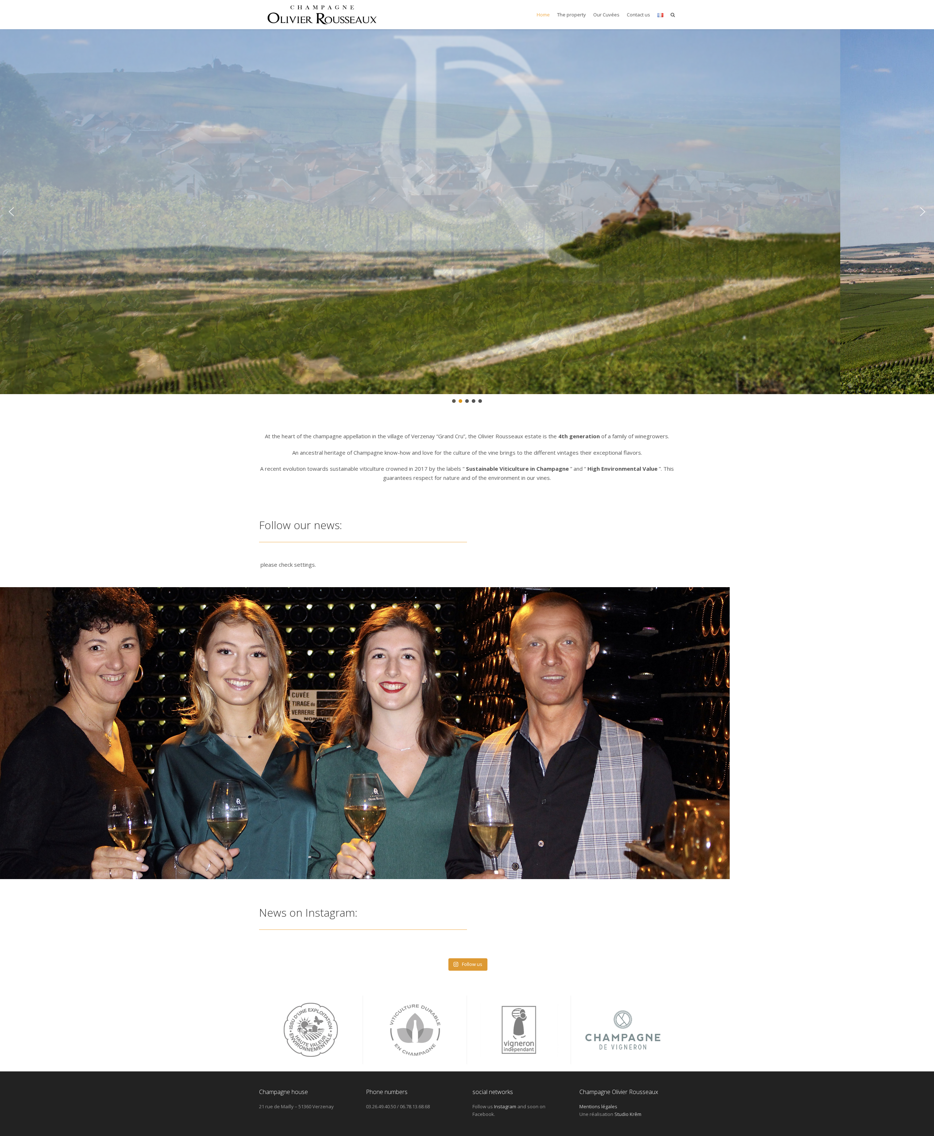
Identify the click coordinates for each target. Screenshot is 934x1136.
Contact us (638, 14)
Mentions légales (598, 1106)
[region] (467, 216)
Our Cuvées (606, 14)
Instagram (505, 1106)
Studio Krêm (627, 1114)
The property (571, 14)
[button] (11, 211)
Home (543, 14)
